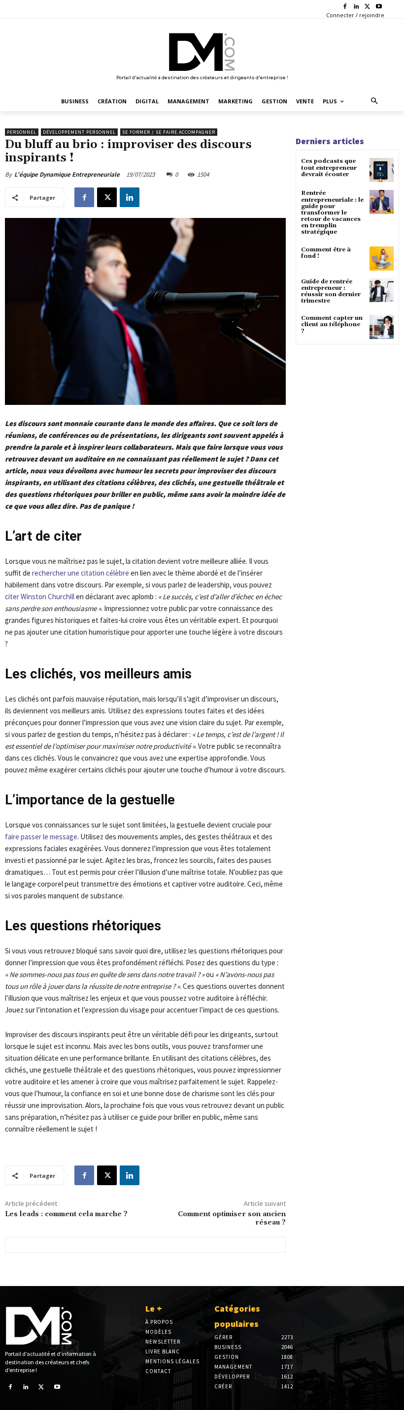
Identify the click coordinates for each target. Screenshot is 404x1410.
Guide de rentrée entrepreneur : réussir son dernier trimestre (331, 291)
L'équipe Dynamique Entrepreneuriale (67, 174)
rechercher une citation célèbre (80, 573)
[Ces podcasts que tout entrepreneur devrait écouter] (382, 170)
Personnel (21, 132)
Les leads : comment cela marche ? (66, 1214)
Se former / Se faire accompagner (168, 132)
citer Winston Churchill (39, 596)
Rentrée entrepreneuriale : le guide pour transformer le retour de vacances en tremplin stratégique (332, 212)
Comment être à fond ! (326, 253)
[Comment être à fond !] (382, 258)
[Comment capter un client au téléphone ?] (382, 327)
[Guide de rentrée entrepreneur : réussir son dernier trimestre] (382, 290)
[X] (367, 7)
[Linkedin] (356, 7)
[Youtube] (378, 7)
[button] (375, 102)
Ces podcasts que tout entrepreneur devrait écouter (329, 167)
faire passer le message (41, 836)
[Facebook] (345, 7)
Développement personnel (79, 132)
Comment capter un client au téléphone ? (332, 324)
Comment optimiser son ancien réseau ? (232, 1218)
